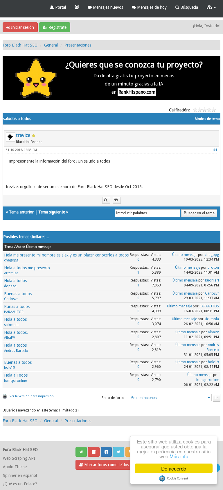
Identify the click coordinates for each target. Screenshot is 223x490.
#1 (215, 150)
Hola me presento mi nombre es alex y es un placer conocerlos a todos (66, 255)
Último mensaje (184, 255)
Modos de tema (207, 119)
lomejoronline (15, 381)
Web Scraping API (19, 458)
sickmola (11, 325)
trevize (23, 135)
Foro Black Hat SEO (20, 45)
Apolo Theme (15, 466)
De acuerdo (173, 468)
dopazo (10, 286)
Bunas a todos (17, 306)
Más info (179, 456)
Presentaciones (77, 45)
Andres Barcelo (16, 351)
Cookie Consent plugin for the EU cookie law (173, 478)
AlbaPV (9, 338)
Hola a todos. (16, 332)
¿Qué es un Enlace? (20, 484)
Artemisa (11, 273)
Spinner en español (20, 475)
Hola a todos (15, 280)
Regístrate (56, 27)
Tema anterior (21, 212)
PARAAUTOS (14, 312)
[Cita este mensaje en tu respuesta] (117, 200)
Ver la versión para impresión (32, 396)
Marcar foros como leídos (106, 464)
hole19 (9, 368)
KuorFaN (212, 280)
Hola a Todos (16, 375)
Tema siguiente (51, 212)
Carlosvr (11, 299)
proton (213, 268)
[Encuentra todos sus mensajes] (106, 200)
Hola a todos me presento (27, 268)
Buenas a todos (18, 293)
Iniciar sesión (22, 27)
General (51, 45)
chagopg (11, 260)
